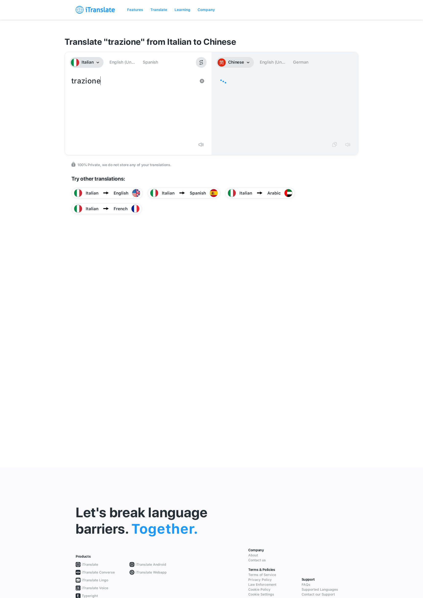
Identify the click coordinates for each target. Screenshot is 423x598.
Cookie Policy (259, 589)
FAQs (306, 584)
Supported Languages (320, 589)
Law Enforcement (262, 584)
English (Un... (122, 62)
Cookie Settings (261, 594)
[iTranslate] (95, 10)
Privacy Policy (260, 580)
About (253, 555)
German (300, 62)
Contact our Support (318, 594)
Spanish (150, 62)
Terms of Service (262, 575)
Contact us (257, 560)
